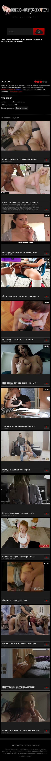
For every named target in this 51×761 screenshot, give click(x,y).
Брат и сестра (21, 108)
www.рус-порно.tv (8, 89)
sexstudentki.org (18, 745)
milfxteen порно (16, 92)
